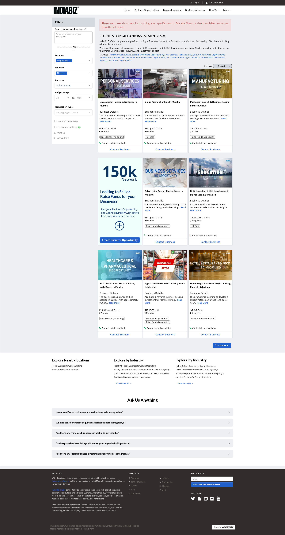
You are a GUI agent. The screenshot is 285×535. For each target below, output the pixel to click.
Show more (221, 345)
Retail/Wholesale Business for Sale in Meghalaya (135, 365)
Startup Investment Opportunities (147, 54)
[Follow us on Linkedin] (207, 498)
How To (213, 10)
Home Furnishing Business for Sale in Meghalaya (197, 369)
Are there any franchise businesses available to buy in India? (87, 432)
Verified (60, 132)
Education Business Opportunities (182, 57)
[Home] (66, 12)
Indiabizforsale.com (60, 481)
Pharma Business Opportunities (151, 57)
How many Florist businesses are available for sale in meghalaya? (89, 412)
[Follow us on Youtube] (219, 498)
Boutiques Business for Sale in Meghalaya (132, 377)
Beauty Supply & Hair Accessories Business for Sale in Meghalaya (142, 369)
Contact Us (136, 493)
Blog (164, 489)
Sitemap (165, 486)
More (226, 10)
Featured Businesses (67, 121)
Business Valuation (195, 10)
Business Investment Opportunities (115, 60)
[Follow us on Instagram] (213, 498)
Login (195, 2)
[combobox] (73, 61)
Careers (165, 478)
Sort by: (208, 66)
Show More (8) (122, 383)
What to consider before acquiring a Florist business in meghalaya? (90, 422)
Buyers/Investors (172, 10)
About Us (135, 478)
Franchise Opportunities (120, 54)
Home (127, 10)
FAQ (133, 489)
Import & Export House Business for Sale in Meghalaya (200, 373)
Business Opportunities (146, 10)
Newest (221, 66)
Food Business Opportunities (212, 57)
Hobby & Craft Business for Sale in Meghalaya (196, 366)
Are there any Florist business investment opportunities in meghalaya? (93, 453)
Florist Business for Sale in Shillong (67, 365)
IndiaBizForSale (58, 489)
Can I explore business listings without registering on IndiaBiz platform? (93, 443)
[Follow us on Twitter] (194, 498)
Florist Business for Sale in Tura (65, 369)
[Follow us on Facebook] (201, 498)
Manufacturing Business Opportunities (117, 57)
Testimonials (167, 482)
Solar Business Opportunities (177, 54)
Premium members (66, 127)
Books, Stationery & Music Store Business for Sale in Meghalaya (141, 373)
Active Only (62, 138)
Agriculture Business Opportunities (208, 54)
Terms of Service (138, 481)
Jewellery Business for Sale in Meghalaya (193, 377)
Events (134, 485)
